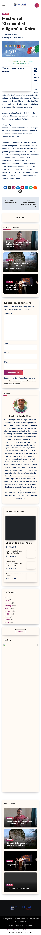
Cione (6, 600)
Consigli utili (14, 925)
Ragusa (7, 620)
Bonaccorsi (8, 611)
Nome (6, 343)
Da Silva (7, 614)
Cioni (6, 34)
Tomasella (8, 603)
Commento (8, 314)
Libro (22, 925)
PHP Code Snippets (12, 930)
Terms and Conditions (15, 932)
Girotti (6, 622)
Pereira (7, 617)
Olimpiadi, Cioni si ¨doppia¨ (18, 889)
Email (6, 352)
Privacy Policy (28, 932)
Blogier (36, 919)
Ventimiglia (8, 606)
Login (20, 631)
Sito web (7, 362)
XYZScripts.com (29, 930)
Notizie (5, 13)
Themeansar (21, 922)
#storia (20, 38)
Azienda (28, 925)
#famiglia (7, 38)
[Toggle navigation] (3, 5)
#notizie (14, 38)
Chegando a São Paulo (18, 543)
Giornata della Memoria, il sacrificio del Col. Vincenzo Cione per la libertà (20, 266)
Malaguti (7, 608)
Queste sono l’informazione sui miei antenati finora (13, 563)
